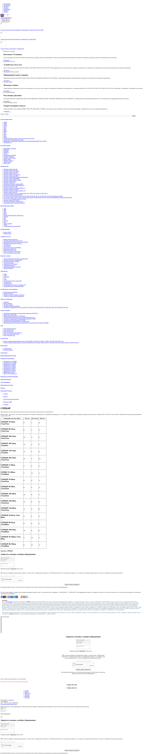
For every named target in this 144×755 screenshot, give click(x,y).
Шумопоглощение (8, 350)
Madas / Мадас (7, 159)
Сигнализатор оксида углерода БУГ (13, 281)
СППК (5, 225)
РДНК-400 (6, 149)
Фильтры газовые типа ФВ (10, 186)
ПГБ (5, 135)
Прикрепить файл (5, 568)
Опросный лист (8, 142)
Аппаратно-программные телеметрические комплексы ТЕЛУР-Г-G (21, 313)
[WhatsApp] (5, 16)
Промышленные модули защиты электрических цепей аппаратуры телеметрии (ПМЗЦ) (26, 322)
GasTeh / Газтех (7, 162)
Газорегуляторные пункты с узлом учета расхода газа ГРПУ (19, 138)
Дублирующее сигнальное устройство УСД (15, 285)
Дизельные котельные (9, 265)
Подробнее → (7, 60)
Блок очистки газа (8, 331)
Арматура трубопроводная (7, 299)
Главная (6, 12)
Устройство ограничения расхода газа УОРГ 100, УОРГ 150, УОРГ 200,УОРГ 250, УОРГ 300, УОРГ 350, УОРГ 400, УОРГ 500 (36, 307)
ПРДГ (5, 130)
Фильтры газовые (4, 166)
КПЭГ (5, 214)
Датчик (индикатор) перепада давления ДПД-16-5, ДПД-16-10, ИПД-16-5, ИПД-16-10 (26, 193)
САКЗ (5, 275)
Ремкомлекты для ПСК (9, 368)
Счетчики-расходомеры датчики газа (13, 240)
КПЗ (5, 211)
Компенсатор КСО (8, 293)
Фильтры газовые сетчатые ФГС (12, 174)
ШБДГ (5, 131)
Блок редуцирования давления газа (13, 332)
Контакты (6, 6)
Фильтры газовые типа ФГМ (11, 189)
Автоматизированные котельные (12, 266)
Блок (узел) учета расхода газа (11, 334)
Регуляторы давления (5, 145)
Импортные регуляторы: (10, 155)
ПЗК (5, 219)
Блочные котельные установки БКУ (13, 260)
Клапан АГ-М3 (7, 233)
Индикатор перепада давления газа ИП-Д (14, 203)
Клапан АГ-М (7, 232)
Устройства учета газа (5, 236)
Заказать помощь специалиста (72, 584)
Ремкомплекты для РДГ (10, 369)
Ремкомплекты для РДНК (10, 361)
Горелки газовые (4, 338)
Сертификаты (7, 5)
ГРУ (5, 133)
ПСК (5, 222)
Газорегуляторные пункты (6, 119)
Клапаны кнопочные (5, 229)
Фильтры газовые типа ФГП (11, 170)
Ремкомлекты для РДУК (10, 364)
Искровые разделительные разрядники (9, 376)
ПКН (5, 208)
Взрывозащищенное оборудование (8, 355)
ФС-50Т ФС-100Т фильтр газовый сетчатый (15, 198)
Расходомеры (7, 246)
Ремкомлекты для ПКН (9, 365)
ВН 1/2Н (6, 221)
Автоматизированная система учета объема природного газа (19, 317)
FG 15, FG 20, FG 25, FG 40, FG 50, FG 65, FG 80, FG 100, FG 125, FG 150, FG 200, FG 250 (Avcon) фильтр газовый (33, 196)
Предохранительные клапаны (7, 205)
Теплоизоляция (4, 352)
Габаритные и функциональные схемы (13, 139)
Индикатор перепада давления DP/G (13, 194)
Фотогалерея (7, 3)
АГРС (2, 325)
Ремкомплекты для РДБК (10, 362)
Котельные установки (5, 255)
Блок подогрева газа (9, 330)
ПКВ (5, 210)
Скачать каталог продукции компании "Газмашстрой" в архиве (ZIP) (18, 39)
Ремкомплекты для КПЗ (10, 366)
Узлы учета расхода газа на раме (12, 253)
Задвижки (6, 302)
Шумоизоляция (4, 345)
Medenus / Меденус (8, 160)
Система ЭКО (7, 282)
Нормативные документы (6, 390)
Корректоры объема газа (10, 248)
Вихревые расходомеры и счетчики (13, 243)
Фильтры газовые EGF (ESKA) (12, 200)
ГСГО (5, 126)
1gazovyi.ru (11, 700)
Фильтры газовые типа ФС (10, 173)
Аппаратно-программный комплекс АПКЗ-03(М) (16, 321)
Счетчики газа (7, 244)
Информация (7, 9)
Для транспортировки (5, 382)
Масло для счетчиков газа (10, 373)
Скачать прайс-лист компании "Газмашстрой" (12, 48)
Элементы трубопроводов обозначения (14, 296)
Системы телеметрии (5, 310)
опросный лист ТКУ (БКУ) (10, 264)
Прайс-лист (28, 693)
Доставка (6, 7)
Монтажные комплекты (6, 379)
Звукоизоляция (7, 348)
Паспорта (3, 388)
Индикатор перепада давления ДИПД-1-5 (14, 188)
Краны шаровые (8, 303)
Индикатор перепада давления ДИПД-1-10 (15, 190)
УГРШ (5, 125)
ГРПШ (5, 122)
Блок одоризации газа (9, 335)
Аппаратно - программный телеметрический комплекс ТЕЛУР (20, 318)
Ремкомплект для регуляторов (7, 358)
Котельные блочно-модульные (11, 261)
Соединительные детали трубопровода (9, 289)
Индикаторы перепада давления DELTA (14, 185)
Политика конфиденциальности (9, 704)
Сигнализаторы (4, 271)
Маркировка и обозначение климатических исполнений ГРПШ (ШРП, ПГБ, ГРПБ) (25, 141)
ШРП (5, 123)
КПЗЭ (5, 212)
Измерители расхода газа (10, 250)
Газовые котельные (8, 262)
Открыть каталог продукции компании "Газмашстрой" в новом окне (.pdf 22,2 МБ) (22, 30)
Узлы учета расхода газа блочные (12, 251)
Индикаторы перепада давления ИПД (13, 184)
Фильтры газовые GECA (10, 181)
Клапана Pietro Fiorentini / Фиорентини (13, 215)
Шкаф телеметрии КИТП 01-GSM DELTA (14, 316)
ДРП (5, 127)
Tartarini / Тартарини (9, 156)
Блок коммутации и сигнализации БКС (14, 286)
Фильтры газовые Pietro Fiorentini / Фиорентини (16, 177)
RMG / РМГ (7, 163)
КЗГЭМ (6, 216)
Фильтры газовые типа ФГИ (11, 176)
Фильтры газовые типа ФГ (10, 169)
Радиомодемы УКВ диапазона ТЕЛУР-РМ (14, 320)
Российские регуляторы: (10, 148)
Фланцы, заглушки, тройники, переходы (14, 294)
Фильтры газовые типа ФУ (10, 192)
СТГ (5, 278)
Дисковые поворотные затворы (12, 306)
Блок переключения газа (10, 328)
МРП (5, 129)
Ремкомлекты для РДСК (10, 371)
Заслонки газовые (8, 304)
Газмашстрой (9, 601)
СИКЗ (5, 274)
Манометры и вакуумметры (7, 385)
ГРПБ (5, 134)
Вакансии (6, 10)
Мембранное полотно (9, 372)
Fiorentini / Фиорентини (10, 158)
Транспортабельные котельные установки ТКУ (16, 258)
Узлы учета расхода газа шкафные (12, 247)
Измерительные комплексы (11, 239)
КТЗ (5, 218)
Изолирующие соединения (10, 292)
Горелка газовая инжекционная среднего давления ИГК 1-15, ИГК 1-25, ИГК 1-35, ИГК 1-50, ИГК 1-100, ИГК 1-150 (33, 341)
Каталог (27, 692)
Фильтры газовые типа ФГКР (11, 171)
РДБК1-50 (6, 152)
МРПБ (5, 137)
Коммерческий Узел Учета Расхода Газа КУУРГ (16, 242)
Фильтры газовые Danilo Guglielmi (12, 180)
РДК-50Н (6, 151)
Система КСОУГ (8, 283)
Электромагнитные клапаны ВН (12, 226)
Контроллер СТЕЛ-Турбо (10, 314)
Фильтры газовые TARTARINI (11, 178)
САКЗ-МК (6, 276)
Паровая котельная (8, 268)
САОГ (5, 279)
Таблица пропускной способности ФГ (13, 201)
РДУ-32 (5, 153)
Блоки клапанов (8, 223)
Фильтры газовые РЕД (9, 182)
